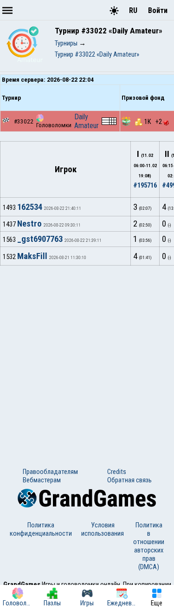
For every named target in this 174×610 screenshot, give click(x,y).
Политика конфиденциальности (41, 529)
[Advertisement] (87, 357)
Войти (158, 10)
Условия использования (102, 529)
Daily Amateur (86, 121)
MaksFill (32, 256)
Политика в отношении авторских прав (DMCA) (148, 546)
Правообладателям (50, 471)
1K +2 (153, 121)
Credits (116, 471)
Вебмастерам (42, 480)
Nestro (29, 224)
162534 (29, 207)
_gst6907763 (40, 239)
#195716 (145, 185)
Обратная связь (129, 480)
